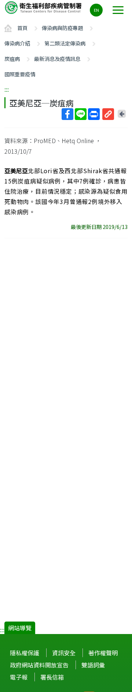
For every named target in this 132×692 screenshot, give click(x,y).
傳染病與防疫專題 (62, 28)
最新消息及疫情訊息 (57, 58)
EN (96, 10)
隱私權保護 (24, 652)
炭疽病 (12, 58)
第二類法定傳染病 (64, 43)
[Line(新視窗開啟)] (80, 114)
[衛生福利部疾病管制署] (44, 7)
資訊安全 (64, 652)
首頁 (22, 28)
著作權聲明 (103, 652)
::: (6, 89)
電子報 (18, 677)
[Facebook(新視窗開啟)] (67, 114)
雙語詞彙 (93, 664)
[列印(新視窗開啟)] (93, 114)
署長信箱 (52, 677)
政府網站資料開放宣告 (39, 664)
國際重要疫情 (19, 74)
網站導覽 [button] (20, 627)
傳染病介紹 (17, 43)
